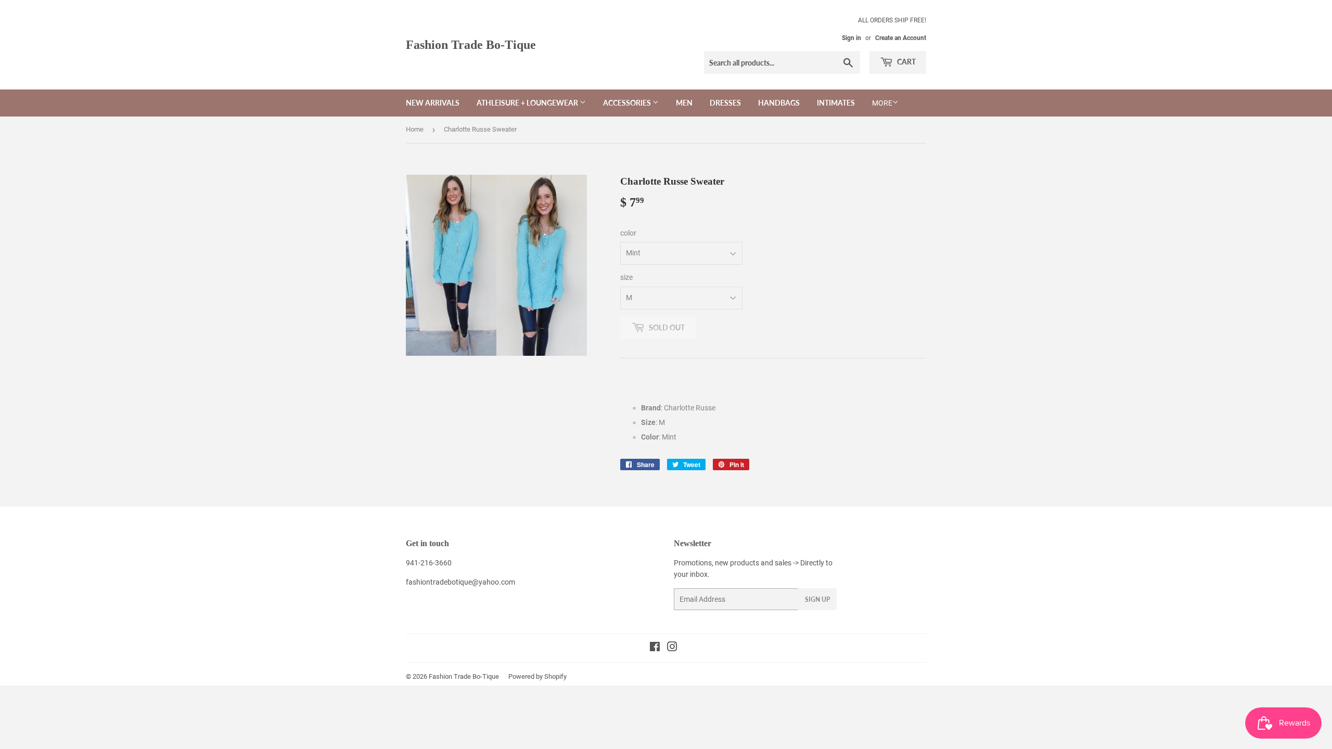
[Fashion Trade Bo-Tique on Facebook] (654, 648)
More (882, 103)
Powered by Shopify (537, 676)
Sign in (851, 38)
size (626, 277)
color (628, 233)
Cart (905, 61)
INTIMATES (836, 102)
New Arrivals (432, 102)
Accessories (627, 102)
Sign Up (817, 599)
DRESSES (725, 102)
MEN (684, 102)
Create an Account (900, 38)
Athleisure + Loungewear (528, 102)
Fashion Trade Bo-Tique (471, 44)
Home (415, 129)
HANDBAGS (779, 102)
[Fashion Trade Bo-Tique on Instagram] (672, 648)
